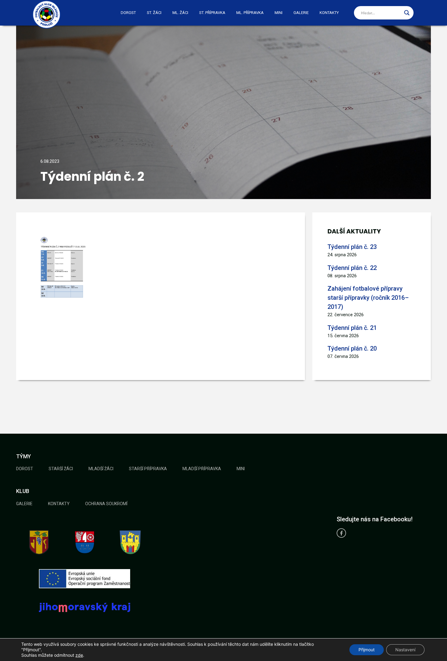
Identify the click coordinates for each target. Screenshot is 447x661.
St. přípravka (212, 12)
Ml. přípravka (250, 12)
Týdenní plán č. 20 (352, 348)
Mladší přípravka (201, 468)
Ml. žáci (180, 12)
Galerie (301, 12)
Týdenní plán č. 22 (352, 267)
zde (79, 655)
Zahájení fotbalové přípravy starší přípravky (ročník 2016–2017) (368, 297)
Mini (278, 12)
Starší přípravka (148, 468)
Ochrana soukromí (106, 503)
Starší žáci (61, 468)
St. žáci (154, 12)
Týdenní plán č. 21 (352, 327)
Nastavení (405, 649)
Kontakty (329, 12)
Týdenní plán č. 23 (352, 246)
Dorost (128, 12)
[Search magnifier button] (407, 13)
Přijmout (367, 649)
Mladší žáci (100, 468)
